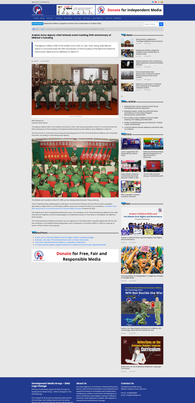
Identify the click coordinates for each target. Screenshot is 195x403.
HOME (36, 18)
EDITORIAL (87, 18)
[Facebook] (153, 2)
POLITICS (108, 18)
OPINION (59, 18)
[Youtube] (156, 2)
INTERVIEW (68, 18)
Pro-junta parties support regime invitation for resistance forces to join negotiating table (70, 245)
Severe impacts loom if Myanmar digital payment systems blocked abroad (74, 23)
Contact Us (44, 2)
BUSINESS (117, 18)
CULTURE (77, 18)
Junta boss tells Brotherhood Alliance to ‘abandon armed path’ (60, 242)
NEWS (42, 18)
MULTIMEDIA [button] (97, 18)
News (42, 29)
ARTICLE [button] (49, 18)
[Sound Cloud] (159, 2)
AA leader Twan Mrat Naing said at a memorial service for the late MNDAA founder (74, 207)
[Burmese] (162, 2)
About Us (35, 2)
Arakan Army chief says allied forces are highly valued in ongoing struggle (64, 237)
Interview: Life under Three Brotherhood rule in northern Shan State (62, 240)
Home (36, 29)
